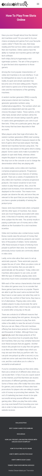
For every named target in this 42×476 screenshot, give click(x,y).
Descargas (21, 434)
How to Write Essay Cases (21, 460)
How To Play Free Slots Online (21, 448)
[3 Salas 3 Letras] (16, 4)
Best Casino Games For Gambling (21, 428)
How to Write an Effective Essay (21, 454)
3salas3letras (21, 423)
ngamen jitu (6, 335)
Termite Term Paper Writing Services (21, 465)
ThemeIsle (30, 470)
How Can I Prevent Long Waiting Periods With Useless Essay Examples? (21, 441)
